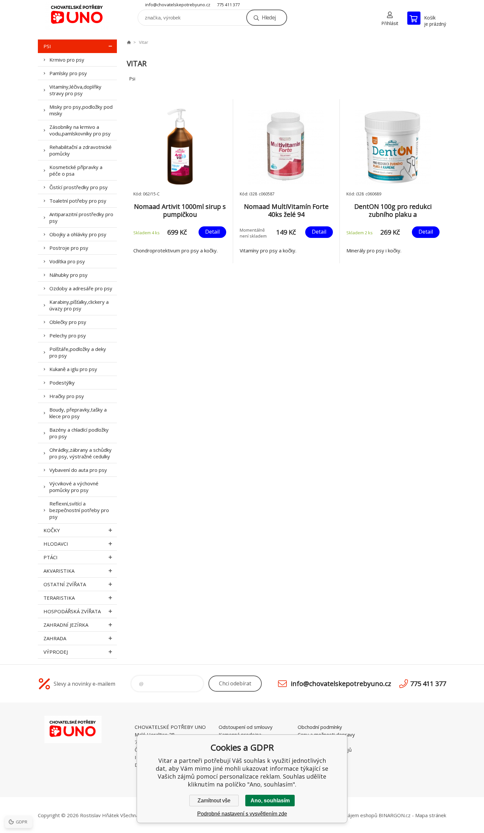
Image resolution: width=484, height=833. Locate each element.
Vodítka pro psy (67, 261)
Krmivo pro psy (66, 59)
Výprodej (55, 651)
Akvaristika (58, 570)
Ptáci (50, 557)
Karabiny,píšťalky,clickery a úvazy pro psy (79, 305)
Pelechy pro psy (67, 335)
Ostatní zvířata (64, 584)
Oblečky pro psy (67, 322)
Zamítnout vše (214, 800)
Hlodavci (55, 543)
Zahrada (54, 638)
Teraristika (59, 597)
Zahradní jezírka (65, 624)
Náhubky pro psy (68, 275)
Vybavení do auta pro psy (78, 470)
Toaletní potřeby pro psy (77, 200)
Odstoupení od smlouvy (246, 727)
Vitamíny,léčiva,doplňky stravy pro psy (75, 90)
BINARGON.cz (395, 815)
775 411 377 (228, 5)
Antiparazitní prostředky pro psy (81, 217)
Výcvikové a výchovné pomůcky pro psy (73, 486)
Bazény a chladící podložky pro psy (79, 433)
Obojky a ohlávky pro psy (77, 234)
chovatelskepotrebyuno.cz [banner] (77, 15)
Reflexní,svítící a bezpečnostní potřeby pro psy (79, 510)
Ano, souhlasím (270, 800)
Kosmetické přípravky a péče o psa (75, 170)
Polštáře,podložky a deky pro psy (77, 352)
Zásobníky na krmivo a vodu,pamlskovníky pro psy (80, 130)
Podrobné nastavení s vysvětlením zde (242, 814)
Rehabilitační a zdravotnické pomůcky (80, 150)
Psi (47, 46)
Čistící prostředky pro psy (78, 187)
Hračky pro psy (66, 396)
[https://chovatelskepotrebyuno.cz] (129, 42)
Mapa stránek (430, 815)
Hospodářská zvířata (72, 611)
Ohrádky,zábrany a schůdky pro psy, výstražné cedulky (80, 453)
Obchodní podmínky (320, 727)
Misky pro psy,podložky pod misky (81, 110)
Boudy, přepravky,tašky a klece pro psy (78, 412)
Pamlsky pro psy (68, 73)
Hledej (269, 17)
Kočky (51, 530)
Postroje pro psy (68, 247)
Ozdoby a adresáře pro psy (80, 288)
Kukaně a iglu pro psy (73, 369)
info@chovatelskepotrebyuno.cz (177, 5)
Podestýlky (62, 382)
